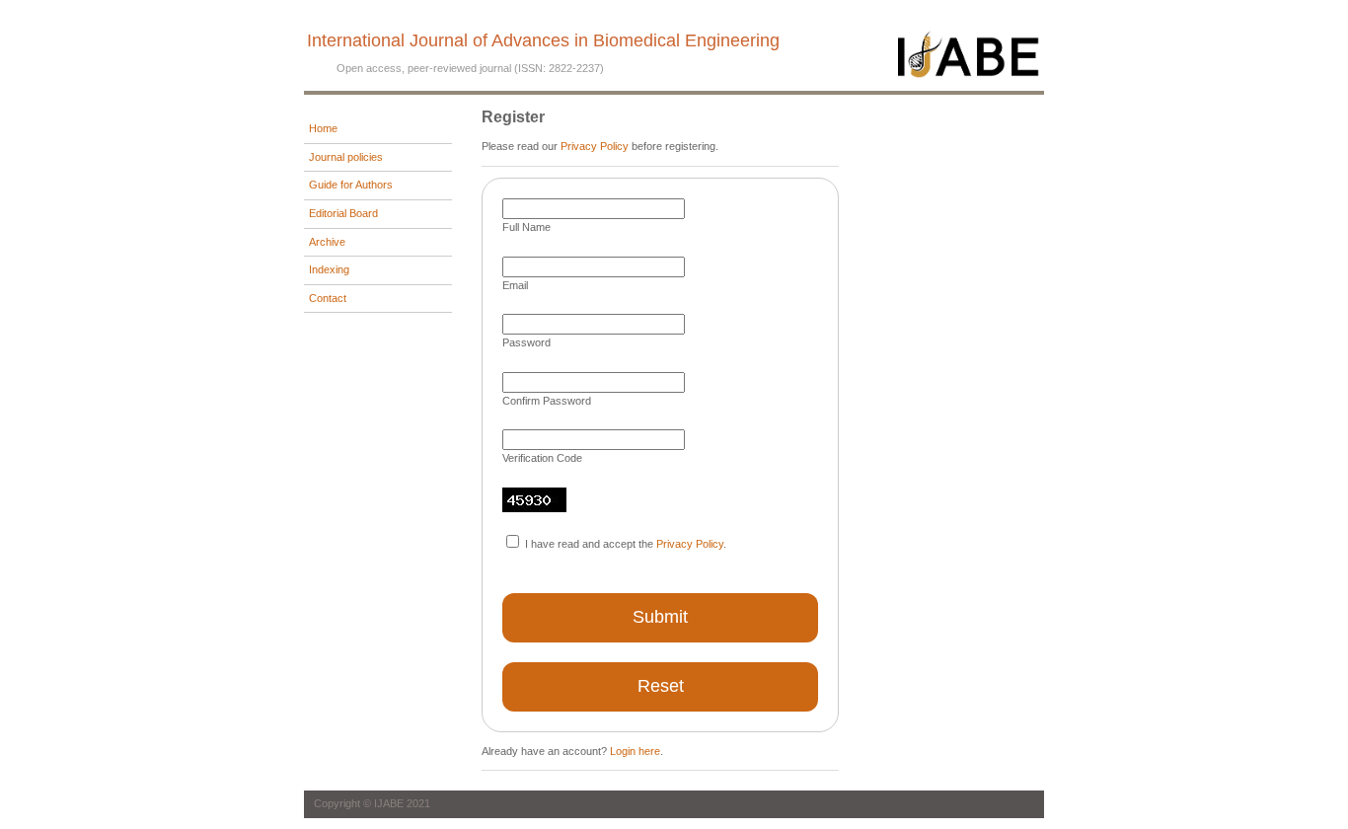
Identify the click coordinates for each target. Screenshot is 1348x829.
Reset (660, 686)
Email (515, 285)
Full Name (526, 227)
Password (526, 342)
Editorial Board (343, 213)
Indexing (329, 269)
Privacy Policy (595, 146)
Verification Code (542, 458)
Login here (635, 751)
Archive (327, 242)
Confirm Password (546, 401)
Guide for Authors (351, 184)
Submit (660, 617)
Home (323, 128)
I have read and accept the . (625, 544)
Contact (327, 298)
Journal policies (346, 157)
